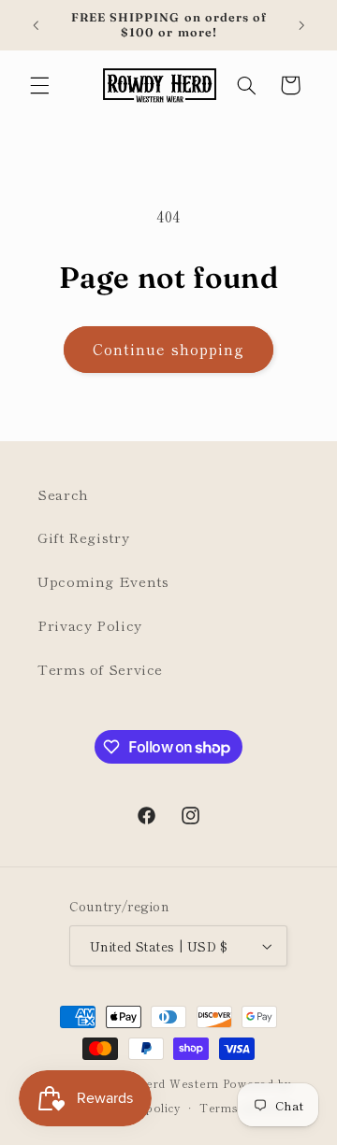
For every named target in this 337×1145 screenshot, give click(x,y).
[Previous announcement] (35, 25)
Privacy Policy (89, 625)
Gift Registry (83, 537)
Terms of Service (100, 669)
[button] (39, 85)
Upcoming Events (102, 581)
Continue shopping (168, 349)
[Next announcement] (301, 25)
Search (63, 494)
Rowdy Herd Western (155, 1083)
